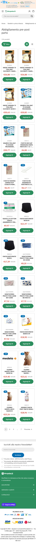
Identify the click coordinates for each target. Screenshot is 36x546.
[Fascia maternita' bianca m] (27, 321)
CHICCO (26, 141)
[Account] (29, 11)
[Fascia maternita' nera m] (27, 207)
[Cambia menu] (3, 11)
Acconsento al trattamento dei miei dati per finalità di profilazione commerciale (19, 466)
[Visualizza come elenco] (32, 44)
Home (3, 23)
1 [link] (5, 429)
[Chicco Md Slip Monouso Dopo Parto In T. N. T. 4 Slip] (27, 132)
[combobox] (18, 16)
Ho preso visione (18, 459)
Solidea (9, 65)
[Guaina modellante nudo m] (9, 396)
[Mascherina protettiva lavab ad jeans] (27, 245)
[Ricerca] (32, 16)
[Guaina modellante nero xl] (9, 358)
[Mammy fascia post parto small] (27, 396)
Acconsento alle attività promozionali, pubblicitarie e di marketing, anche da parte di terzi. (19, 462)
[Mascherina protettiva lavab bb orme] (9, 321)
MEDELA (26, 216)
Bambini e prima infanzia (15, 23)
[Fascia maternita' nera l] (9, 245)
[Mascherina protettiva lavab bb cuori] (9, 283)
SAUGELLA (9, 216)
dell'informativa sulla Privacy (23, 459)
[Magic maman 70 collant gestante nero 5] (9, 94)
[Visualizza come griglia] (26, 44)
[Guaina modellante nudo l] (27, 358)
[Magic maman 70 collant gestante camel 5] (27, 56)
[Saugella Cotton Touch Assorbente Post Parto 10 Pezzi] (9, 207)
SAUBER (26, 103)
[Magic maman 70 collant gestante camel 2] (9, 56)
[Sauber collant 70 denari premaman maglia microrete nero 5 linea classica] (27, 94)
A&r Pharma (26, 254)
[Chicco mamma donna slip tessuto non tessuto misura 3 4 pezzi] (9, 170)
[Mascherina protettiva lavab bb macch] (27, 283)
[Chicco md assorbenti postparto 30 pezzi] (27, 170)
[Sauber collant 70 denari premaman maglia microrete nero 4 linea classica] (9, 132)
